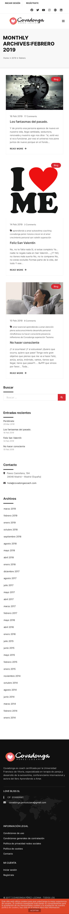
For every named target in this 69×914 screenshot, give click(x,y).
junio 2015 (9, 648)
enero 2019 (10, 522)
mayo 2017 (9, 592)
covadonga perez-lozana (22, 234)
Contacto (8, 853)
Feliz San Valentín (22, 243)
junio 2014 (9, 696)
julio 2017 (8, 585)
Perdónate (8, 421)
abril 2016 (9, 627)
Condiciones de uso (13, 833)
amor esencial (19, 327)
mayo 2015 (9, 655)
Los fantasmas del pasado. (29, 121)
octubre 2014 (11, 682)
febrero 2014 (10, 710)
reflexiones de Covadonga (22, 337)
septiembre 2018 (12, 536)
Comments (30, 116)
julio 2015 (9, 641)
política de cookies (10, 907)
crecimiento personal (20, 237)
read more (16, 149)
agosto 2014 (10, 689)
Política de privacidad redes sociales (22, 843)
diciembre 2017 (11, 571)
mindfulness (16, 334)
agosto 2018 (10, 543)
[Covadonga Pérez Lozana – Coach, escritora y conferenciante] (27, 21)
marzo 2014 (10, 703)
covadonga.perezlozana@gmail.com (27, 802)
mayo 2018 (9, 550)
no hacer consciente (31, 334)
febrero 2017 (10, 613)
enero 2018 (10, 564)
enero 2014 (10, 717)
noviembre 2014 (12, 676)
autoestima (37, 230)
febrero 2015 (10, 662)
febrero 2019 (10, 515)
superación (46, 237)
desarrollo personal (42, 330)
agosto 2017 (10, 578)
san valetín (35, 237)
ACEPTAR (34, 910)
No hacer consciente (24, 342)
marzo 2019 (10, 508)
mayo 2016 (9, 620)
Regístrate (32, 3)
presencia (45, 334)
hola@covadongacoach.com (21, 483)
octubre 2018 (11, 529)
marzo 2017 (10, 606)
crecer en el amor (42, 234)
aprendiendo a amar (22, 230)
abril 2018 (9, 557)
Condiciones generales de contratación (23, 838)
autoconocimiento (24, 330)
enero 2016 (10, 634)
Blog (56, 79)
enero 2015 (10, 669)
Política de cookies (13, 848)
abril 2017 (9, 599)
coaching (47, 230)
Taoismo (50, 337)
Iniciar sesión (12, 3)
